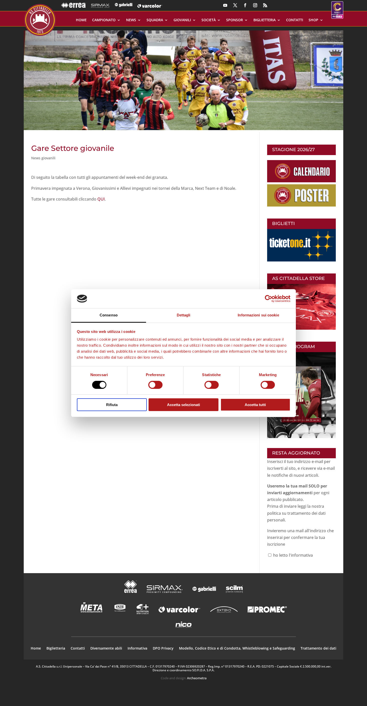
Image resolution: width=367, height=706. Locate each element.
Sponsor (234, 20)
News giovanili (43, 158)
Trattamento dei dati (318, 649)
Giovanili (182, 20)
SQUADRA (155, 20)
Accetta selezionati (183, 405)
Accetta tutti (255, 405)
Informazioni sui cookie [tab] (258, 315)
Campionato (104, 20)
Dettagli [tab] (183, 315)
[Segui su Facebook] (245, 5)
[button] (183, 78)
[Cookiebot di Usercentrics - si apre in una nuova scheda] (268, 298)
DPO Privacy (163, 649)
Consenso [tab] (109, 315)
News (131, 20)
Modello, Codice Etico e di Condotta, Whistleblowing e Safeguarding (237, 649)
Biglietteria (264, 20)
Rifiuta (112, 405)
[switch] (155, 385)
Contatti (294, 20)
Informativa (137, 649)
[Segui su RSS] (265, 5)
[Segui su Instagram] (255, 5)
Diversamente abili (106, 649)
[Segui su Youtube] (225, 5)
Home (81, 20)
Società (208, 20)
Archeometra (196, 678)
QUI (101, 199)
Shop (313, 20)
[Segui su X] (235, 5)
